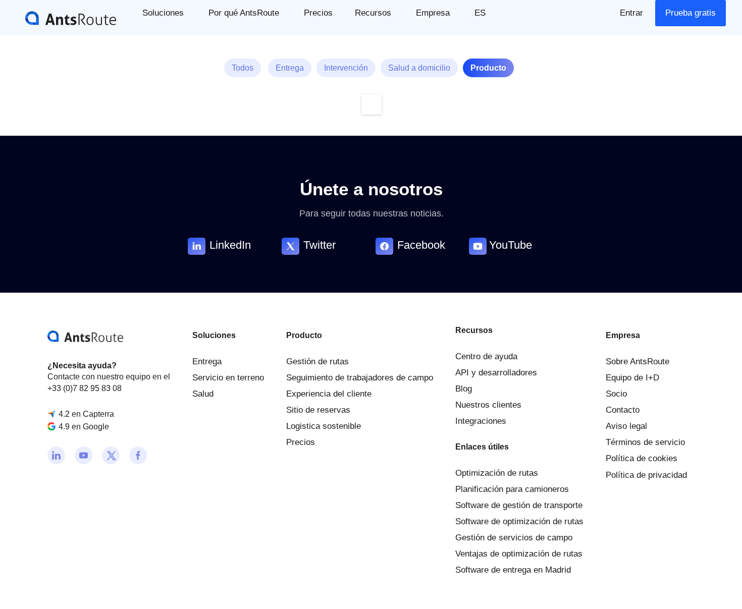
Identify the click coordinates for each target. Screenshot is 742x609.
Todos (242, 68)
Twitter (319, 245)
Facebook (421, 245)
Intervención (346, 68)
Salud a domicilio (419, 68)
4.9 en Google (84, 426)
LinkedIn (230, 245)
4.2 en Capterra (86, 414)
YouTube (510, 245)
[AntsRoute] (63, 17)
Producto (488, 68)
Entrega (290, 68)
